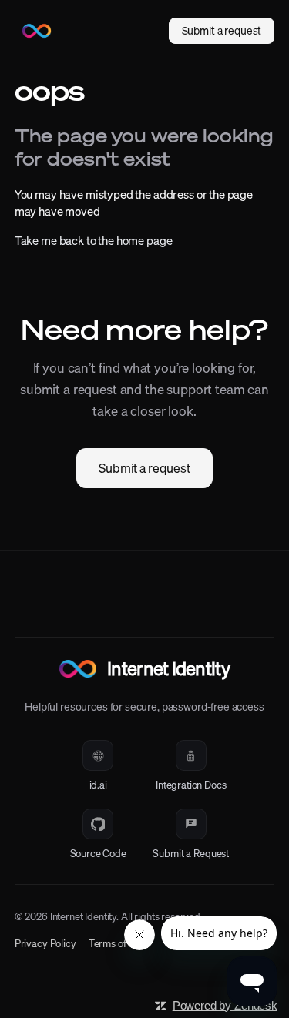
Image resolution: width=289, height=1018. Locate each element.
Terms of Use (117, 943)
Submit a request (144, 468)
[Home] (37, 31)
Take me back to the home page (94, 240)
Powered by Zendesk (225, 1005)
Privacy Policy (45, 943)
